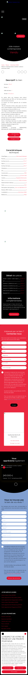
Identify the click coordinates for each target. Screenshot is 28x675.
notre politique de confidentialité (9, 665)
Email (4, 351)
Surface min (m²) (7, 539)
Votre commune (7, 359)
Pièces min (5, 542)
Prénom (5, 343)
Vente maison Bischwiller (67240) (9, 602)
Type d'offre (5, 523)
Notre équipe (4, 626)
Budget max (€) (7, 535)
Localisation (5, 530)
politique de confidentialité (14, 399)
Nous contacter (5, 623)
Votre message (7, 367)
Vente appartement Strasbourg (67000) (11, 604)
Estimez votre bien (6, 616)
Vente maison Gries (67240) (8, 595)
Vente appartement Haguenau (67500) (11, 607)
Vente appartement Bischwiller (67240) (11, 597)
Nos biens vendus (5, 628)
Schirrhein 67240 (14, 65)
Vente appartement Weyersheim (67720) (11, 600)
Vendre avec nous (6, 621)
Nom (4, 347)
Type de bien (5, 527)
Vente (2, 65)
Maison (7, 65)
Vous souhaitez (5, 362)
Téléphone (5, 355)
